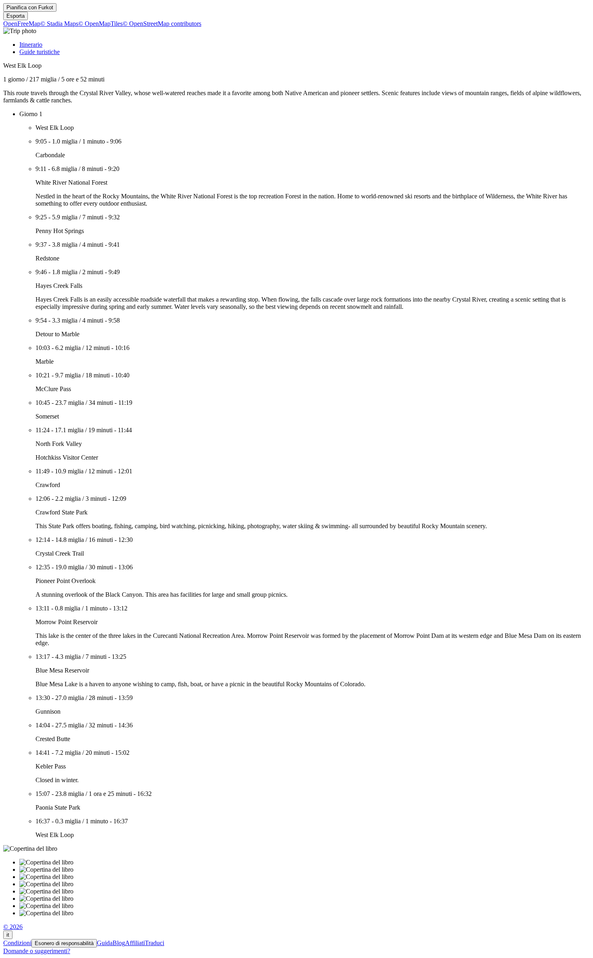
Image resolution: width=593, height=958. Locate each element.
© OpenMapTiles (100, 23)
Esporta (15, 16)
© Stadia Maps (59, 23)
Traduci (154, 942)
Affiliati (135, 942)
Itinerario (30, 44)
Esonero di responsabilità (64, 943)
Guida (105, 942)
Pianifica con (29, 7)
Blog (119, 942)
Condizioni (17, 942)
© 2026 (13, 926)
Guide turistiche (39, 51)
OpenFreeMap (21, 23)
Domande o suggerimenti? (36, 951)
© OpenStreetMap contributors (162, 23)
